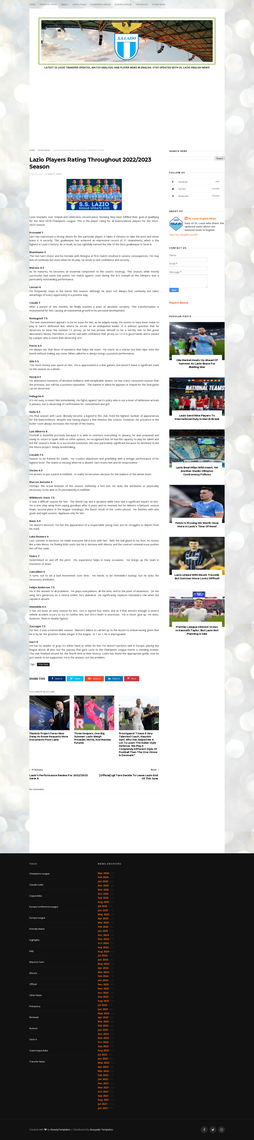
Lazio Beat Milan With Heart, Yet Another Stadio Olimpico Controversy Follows (197, 471)
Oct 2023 (103, 992)
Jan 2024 (103, 980)
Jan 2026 (103, 881)
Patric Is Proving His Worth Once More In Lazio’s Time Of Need (197, 524)
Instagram (198, 196)
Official (33, 984)
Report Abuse (178, 303)
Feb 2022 (103, 1075)
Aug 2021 (103, 1099)
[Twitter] (212, 1129)
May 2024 (103, 963)
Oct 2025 (103, 893)
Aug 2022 (103, 1050)
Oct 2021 (103, 1091)
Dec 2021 (103, 1083)
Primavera (34, 1006)
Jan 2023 (103, 1029)
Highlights (142, 4)
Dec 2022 (103, 1034)
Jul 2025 (102, 906)
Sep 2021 (103, 1095)
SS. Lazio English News (202, 218)
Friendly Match (37, 928)
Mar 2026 (103, 873)
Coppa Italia (79, 4)
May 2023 (103, 1013)
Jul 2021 (102, 1104)
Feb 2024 (103, 976)
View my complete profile (183, 234)
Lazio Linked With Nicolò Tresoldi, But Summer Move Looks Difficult (197, 576)
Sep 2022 (103, 1046)
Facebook (198, 182)
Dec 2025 (103, 885)
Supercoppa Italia (38, 1050)
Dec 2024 (103, 935)
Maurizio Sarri (36, 961)
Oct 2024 (103, 943)
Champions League (100, 4)
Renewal (34, 1017)
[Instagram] (221, 1129)
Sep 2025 (103, 897)
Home (32, 4)
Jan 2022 (103, 1079)
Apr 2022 (103, 1066)
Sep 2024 (103, 947)
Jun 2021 (103, 1108)
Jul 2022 (102, 1054)
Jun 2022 (103, 1058)
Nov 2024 (103, 939)
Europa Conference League (43, 906)
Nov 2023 (103, 988)
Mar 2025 (103, 922)
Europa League (123, 4)
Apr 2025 (103, 918)
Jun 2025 (103, 910)
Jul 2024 (102, 955)
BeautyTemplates (60, 1129)
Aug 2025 (103, 902)
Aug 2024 (103, 951)
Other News (158, 4)
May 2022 (103, 1062)
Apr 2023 (103, 1017)
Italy (31, 951)
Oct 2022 (103, 1042)
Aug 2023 (103, 1000)
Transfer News (48, 4)
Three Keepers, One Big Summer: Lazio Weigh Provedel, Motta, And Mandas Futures (92, 738)
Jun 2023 (103, 1009)
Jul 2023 (102, 1005)
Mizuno (33, 973)
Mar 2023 (103, 1021)
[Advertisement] (127, 105)
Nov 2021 (103, 1087)
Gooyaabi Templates (101, 1129)
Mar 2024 (103, 972)
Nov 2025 (103, 889)
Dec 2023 (103, 984)
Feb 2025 (103, 926)
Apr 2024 (103, 968)
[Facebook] (204, 1129)
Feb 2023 (103, 1025)
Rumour (33, 1028)
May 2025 (103, 914)
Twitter (198, 189)
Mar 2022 (103, 1071)
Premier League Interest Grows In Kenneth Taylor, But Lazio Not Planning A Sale (197, 630)
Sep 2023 (103, 996)
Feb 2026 (103, 877)
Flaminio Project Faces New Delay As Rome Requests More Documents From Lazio (48, 736)
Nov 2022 (103, 1038)
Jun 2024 (103, 959)
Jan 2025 (103, 930)
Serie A (64, 4)
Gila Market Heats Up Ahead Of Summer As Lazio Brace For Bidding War (197, 363)
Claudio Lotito (36, 884)
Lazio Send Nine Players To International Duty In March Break (197, 417)
